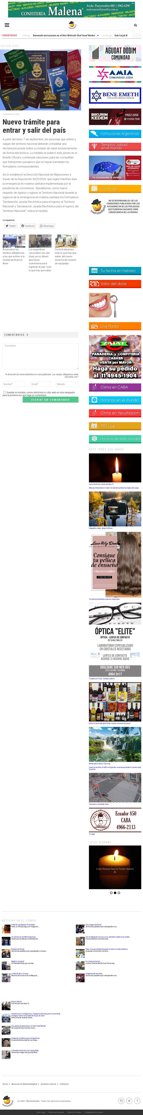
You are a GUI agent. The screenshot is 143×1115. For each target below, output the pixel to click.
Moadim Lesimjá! (17, 961)
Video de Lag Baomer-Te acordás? (23, 925)
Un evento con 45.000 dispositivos (23, 937)
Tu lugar (92, 834)
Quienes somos (48, 1084)
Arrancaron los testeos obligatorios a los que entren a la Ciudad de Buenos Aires (14, 256)
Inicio (5, 1084)
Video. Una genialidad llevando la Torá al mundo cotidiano (106, 949)
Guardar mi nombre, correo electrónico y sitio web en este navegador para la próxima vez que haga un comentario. (39, 394)
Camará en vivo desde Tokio (99, 804)
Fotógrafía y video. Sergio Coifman (101, 528)
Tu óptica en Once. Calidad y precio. (102, 679)
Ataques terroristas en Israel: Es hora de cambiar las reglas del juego (114, 488)
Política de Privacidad (56, 1112)
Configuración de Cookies (94, 1112)
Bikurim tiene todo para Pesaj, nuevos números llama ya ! (110, 723)
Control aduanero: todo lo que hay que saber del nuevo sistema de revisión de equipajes (65, 256)
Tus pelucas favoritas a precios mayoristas (104, 599)
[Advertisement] (40, 302)
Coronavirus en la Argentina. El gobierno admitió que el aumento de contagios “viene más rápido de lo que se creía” (35, 1015)
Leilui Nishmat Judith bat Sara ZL (101, 484)
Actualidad (10, 46)
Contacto (64, 1084)
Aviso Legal (41, 1112)
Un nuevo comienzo (92, 961)
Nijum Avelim (16, 1002)
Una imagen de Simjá (93, 925)
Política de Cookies (74, 1112)
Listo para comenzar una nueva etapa (25, 1050)
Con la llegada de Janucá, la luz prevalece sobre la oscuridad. (107, 937)
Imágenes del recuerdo (93, 974)
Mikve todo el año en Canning (99, 764)
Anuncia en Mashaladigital (24, 1084)
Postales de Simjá (17, 949)
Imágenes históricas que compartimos (25, 1038)
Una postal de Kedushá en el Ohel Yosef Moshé (28, 1026)
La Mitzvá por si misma (19, 974)
